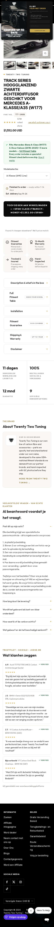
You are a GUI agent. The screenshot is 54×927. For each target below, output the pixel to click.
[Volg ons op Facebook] (7, 882)
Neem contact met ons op (13, 840)
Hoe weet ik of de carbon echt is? (19, 621)
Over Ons (9, 847)
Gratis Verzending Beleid (39, 819)
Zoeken (8, 817)
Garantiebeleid (38, 836)
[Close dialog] (51, 3)
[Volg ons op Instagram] (20, 882)
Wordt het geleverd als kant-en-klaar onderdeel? (21, 611)
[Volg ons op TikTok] (7, 888)
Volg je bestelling (39, 855)
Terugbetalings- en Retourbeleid (40, 828)
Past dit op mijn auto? (13, 526)
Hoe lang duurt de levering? (16, 601)
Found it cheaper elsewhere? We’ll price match (27, 230)
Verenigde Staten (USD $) (18, 901)
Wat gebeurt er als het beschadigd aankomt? (25, 629)
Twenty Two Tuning (17, 74)
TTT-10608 (20, 114)
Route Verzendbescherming (40, 846)
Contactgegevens (13, 859)
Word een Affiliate (13, 864)
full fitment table (27, 151)
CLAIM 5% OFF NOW (40, 30)
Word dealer (10, 832)
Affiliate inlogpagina (10, 824)
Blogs (7, 853)
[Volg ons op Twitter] (13, 882)
